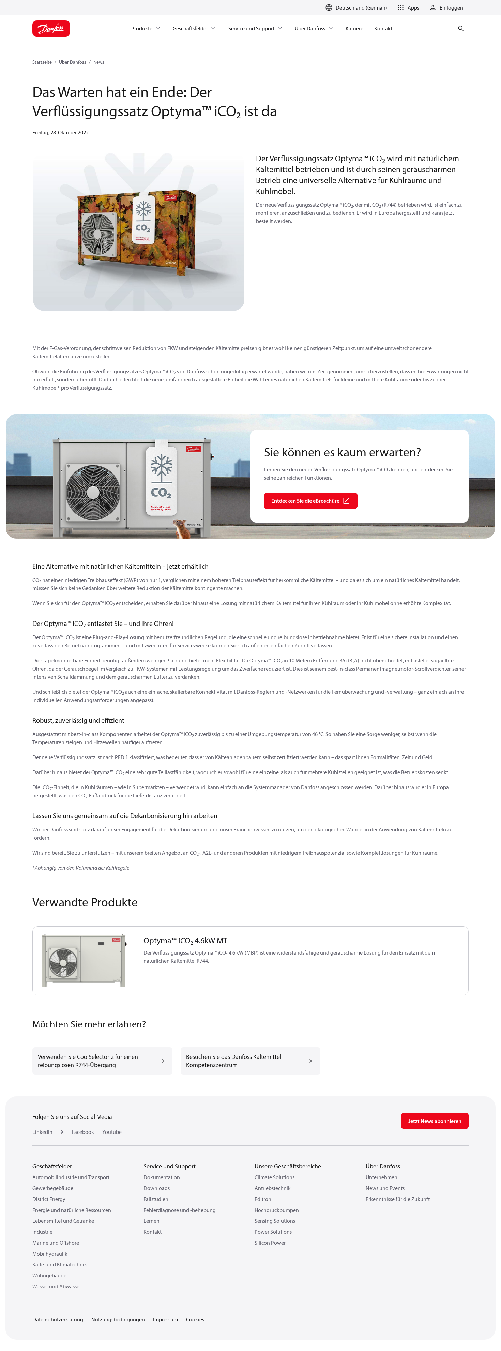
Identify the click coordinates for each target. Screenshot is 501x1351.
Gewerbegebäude (52, 1188)
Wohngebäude (49, 1275)
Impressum (165, 1319)
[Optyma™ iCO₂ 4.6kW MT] (84, 961)
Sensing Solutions (275, 1220)
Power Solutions (273, 1231)
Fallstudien (155, 1199)
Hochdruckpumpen (277, 1209)
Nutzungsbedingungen (118, 1319)
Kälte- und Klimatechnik (59, 1264)
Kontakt (152, 1231)
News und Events (385, 1188)
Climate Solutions (274, 1177)
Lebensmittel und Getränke (63, 1220)
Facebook (83, 1131)
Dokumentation (161, 1177)
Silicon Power (270, 1242)
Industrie (42, 1231)
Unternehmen (381, 1177)
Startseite (42, 62)
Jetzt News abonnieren (434, 1120)
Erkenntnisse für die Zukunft (398, 1199)
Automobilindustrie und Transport (70, 1177)
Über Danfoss (72, 62)
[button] (407, 7)
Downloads (156, 1188)
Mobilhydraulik (49, 1253)
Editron (263, 1199)
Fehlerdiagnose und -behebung (179, 1209)
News (98, 62)
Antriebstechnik (273, 1188)
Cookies (195, 1319)
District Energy (48, 1199)
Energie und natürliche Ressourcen (71, 1209)
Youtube (112, 1131)
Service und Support (169, 1166)
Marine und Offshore (55, 1242)
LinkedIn (42, 1131)
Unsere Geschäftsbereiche (288, 1166)
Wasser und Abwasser (56, 1286)
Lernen (151, 1220)
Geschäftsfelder (52, 1166)
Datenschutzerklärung (57, 1319)
